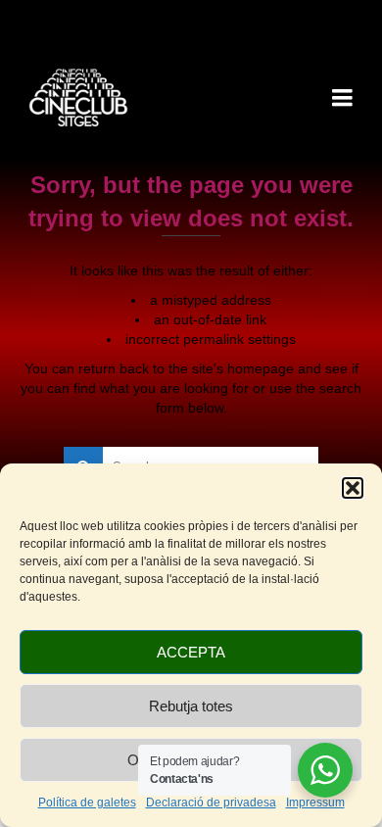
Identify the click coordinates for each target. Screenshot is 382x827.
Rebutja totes (191, 706)
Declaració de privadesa (211, 802)
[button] (352, 488)
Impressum (315, 802)
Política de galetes (87, 802)
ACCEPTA (191, 652)
